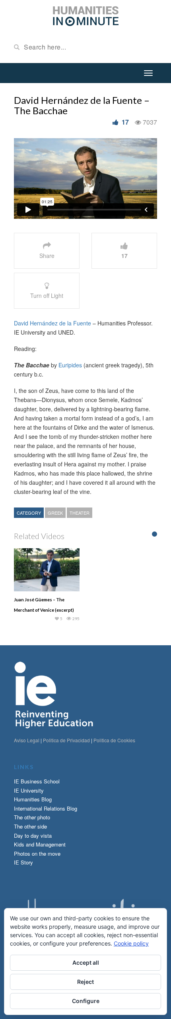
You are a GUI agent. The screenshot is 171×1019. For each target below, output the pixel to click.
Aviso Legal (26, 740)
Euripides (70, 365)
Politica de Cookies (114, 740)
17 (125, 122)
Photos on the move (37, 853)
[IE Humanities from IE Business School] (86, 15)
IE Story (23, 862)
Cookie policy (131, 943)
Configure (85, 1000)
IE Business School (37, 781)
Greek (55, 513)
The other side (30, 826)
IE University (29, 790)
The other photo (32, 817)
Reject (85, 981)
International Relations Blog (45, 808)
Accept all (85, 962)
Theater (79, 513)
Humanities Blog (33, 799)
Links (24, 766)
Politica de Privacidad (66, 740)
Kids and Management (40, 844)
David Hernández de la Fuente (52, 323)
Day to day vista (33, 835)
